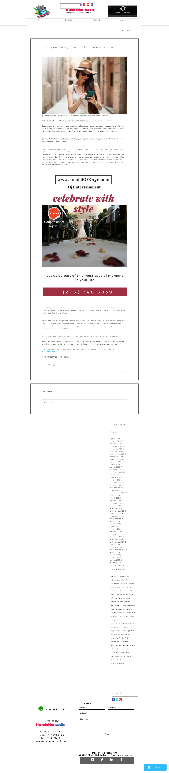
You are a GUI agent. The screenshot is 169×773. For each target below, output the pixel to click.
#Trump (114, 598)
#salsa (127, 638)
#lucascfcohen (124, 624)
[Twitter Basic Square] (117, 699)
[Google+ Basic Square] (120, 699)
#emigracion (124, 616)
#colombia (120, 613)
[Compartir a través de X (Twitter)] (49, 365)
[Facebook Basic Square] (113, 699)
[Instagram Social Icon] (92, 4)
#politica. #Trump (124, 635)
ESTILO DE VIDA (64, 357)
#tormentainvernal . (118, 649)
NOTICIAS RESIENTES (49, 357)
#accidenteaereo (117, 602)
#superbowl (125, 642)
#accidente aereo (124, 598)
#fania (132, 616)
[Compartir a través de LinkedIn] (54, 365)
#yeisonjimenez (116, 656)
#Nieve (113, 587)
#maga (113, 627)
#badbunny (131, 605)
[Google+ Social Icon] (84, 4)
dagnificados (124, 660)
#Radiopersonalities (118, 595)
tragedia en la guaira (118, 664)
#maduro (133, 624)
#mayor (120, 627)
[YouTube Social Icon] (88, 4)
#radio (121, 638)
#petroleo (130, 631)
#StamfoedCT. (130, 595)
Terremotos (127, 656)
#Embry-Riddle (124, 576)
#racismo (114, 638)
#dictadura (115, 616)
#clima (113, 613)
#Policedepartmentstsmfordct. (121, 591)
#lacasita (114, 624)
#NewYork (131, 584)
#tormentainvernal (129, 645)
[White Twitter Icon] (102, 759)
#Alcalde (114, 576)
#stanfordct (115, 642)
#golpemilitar (115, 620)
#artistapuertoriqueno (118, 605)
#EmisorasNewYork (118, 580)
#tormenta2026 (116, 645)
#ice (133, 620)
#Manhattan (115, 584)
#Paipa (129, 587)
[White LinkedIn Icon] (112, 759)
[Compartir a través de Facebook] (43, 365)
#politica (114, 635)
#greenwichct (126, 620)
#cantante (129, 609)
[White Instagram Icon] (92, 759)
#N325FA (124, 584)
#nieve (126, 627)
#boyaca (114, 609)
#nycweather (115, 631)
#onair (124, 631)
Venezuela (115, 660)
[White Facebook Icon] (121, 759)
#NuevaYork (121, 587)
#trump (128, 649)
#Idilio (128, 580)
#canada (121, 609)
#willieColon (125, 653)
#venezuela (115, 653)
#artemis (127, 602)
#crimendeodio (131, 613)
